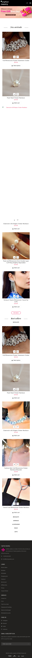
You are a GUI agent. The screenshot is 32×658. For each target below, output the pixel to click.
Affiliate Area (4, 585)
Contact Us (3, 598)
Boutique (3, 570)
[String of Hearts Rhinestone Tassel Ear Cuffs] (16, 284)
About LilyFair (4, 567)
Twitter (4, 626)
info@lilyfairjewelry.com (8, 559)
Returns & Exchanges (6, 610)
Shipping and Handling (6, 607)
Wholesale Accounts (5, 613)
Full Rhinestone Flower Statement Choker (16, 60)
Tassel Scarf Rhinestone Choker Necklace (16, 507)
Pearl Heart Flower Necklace (16, 98)
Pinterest (5, 623)
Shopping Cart (4, 576)
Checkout (3, 579)
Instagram (5, 620)
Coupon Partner (4, 590)
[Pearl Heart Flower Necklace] (16, 82)
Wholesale (3, 573)
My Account (4, 582)
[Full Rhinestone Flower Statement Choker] (16, 45)
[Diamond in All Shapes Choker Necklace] (16, 164)
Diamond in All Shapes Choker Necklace (16, 223)
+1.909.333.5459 (7, 556)
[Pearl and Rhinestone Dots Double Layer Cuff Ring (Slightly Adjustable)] (16, 245)
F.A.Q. (2, 601)
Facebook (5, 629)
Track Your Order (5, 604)
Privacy (2, 588)
